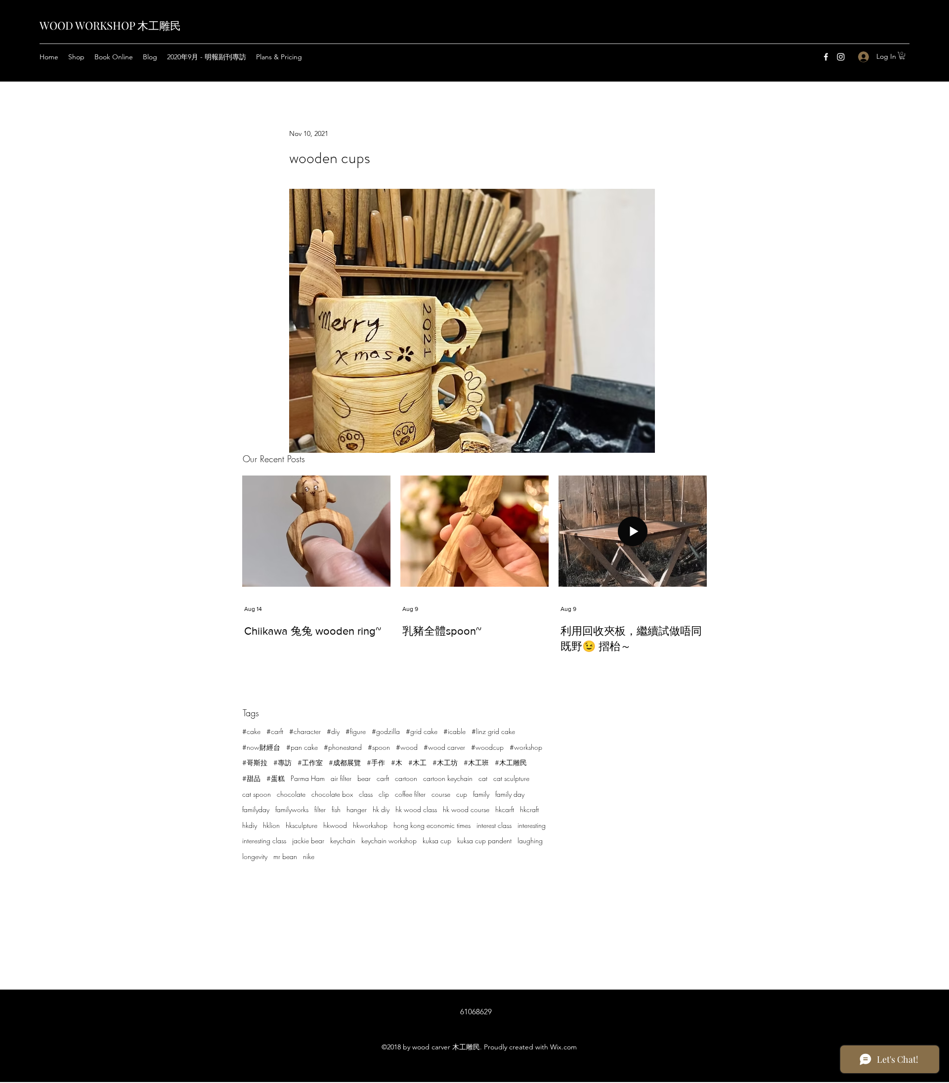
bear (364, 778)
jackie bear (308, 840)
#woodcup (487, 747)
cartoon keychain (448, 778)
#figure (355, 731)
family (481, 794)
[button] (902, 55)
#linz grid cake (493, 731)
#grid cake (421, 731)
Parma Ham (308, 778)
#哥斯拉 (254, 762)
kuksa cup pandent (484, 840)
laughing (530, 840)
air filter (341, 778)
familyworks (291, 809)
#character (305, 731)
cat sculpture (511, 778)
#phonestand (343, 747)
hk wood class (416, 809)
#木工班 (476, 762)
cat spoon (256, 794)
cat (482, 778)
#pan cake (302, 747)
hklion (271, 825)
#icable (454, 731)
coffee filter (410, 794)
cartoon (406, 778)
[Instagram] (841, 57)
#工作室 (310, 762)
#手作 (376, 762)
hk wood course (466, 809)
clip (384, 794)
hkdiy (249, 825)
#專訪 (282, 762)
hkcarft (504, 809)
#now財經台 (261, 747)
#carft (274, 731)
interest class (494, 825)
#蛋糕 (275, 778)
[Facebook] (826, 57)
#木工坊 (445, 762)
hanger (356, 809)
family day (509, 794)
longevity (254, 856)
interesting (532, 825)
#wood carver (444, 747)
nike (308, 856)
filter (320, 809)
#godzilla (386, 731)
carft (383, 778)
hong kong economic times (432, 825)
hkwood (335, 825)
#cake (251, 731)
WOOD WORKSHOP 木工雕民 (110, 25)
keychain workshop (389, 840)
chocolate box (332, 794)
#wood (407, 747)
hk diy (381, 809)
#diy (333, 731)
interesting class (264, 840)
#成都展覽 (345, 762)
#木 (396, 762)
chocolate (291, 794)
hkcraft (529, 809)
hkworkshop (370, 825)
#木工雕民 (511, 762)
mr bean (285, 856)
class (366, 794)
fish (336, 809)
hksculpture (301, 825)
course (440, 794)
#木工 (417, 762)
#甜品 (251, 778)
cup (461, 794)
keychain (342, 840)
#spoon (379, 747)
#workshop (526, 747)
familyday (255, 809)
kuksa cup (437, 840)
